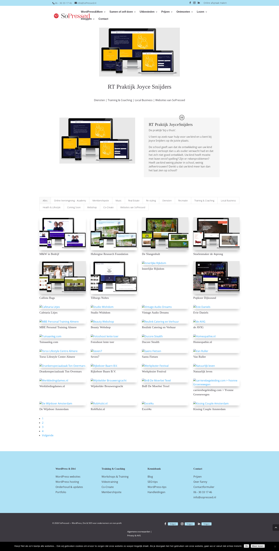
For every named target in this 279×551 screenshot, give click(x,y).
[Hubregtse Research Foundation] (114, 233)
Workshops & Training (115, 476)
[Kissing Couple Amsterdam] (216, 403)
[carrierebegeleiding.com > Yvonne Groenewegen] (216, 382)
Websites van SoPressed (170, 100)
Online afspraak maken (215, 3)
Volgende (47, 435)
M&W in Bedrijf (49, 254)
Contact (103, 19)
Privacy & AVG (134, 535)
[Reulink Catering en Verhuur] (165, 322)
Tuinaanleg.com (48, 342)
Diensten (99, 100)
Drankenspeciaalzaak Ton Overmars (60, 371)
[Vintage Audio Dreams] (165, 307)
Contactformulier (203, 487)
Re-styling (151, 200)
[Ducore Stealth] (165, 336)
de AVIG (198, 327)
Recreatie (183, 200)
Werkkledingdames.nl (52, 386)
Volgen (173, 524)
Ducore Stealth (150, 342)
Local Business (144, 100)
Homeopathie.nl (202, 342)
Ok (246, 546)
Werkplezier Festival (154, 371)
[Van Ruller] (216, 351)
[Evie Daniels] (216, 307)
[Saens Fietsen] (165, 351)
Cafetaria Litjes (48, 312)
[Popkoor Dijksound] (216, 277)
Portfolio (61, 492)
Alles (45, 200)
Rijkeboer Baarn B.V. (103, 371)
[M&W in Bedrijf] (62, 233)
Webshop (92, 207)
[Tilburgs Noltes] (114, 277)
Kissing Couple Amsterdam (209, 409)
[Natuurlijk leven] (216, 366)
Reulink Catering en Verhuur (159, 327)
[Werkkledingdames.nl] (62, 380)
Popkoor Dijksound (204, 297)
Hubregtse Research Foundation (109, 254)
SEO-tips (153, 482)
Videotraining (110, 482)
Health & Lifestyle (52, 207)
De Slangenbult (151, 254)
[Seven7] (114, 351)
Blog (150, 476)
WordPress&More (92, 12)
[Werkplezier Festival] (165, 366)
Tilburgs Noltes (100, 297)
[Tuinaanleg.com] (62, 336)
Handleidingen (156, 492)
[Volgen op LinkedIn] (199, 523)
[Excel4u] (165, 403)
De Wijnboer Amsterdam (54, 409)
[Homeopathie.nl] (216, 336)
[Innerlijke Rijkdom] (165, 263)
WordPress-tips (157, 487)
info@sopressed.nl (204, 497)
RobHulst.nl (98, 409)
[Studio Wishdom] (114, 307)
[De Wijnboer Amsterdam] (62, 403)
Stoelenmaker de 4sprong (208, 254)
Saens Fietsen (150, 356)
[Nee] (275, 546)
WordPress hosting (67, 482)
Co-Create (108, 207)
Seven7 (95, 356)
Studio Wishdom (100, 312)
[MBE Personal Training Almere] (62, 322)
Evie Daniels (200, 312)
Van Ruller (199, 356)
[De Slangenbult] (165, 233)
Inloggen (86, 19)
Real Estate (134, 200)
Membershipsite (101, 200)
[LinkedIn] (198, 4)
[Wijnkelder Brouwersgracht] (114, 380)
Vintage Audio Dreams (155, 312)
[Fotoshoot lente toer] (114, 336)
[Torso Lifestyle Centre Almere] (62, 351)
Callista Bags (47, 297)
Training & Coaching (120, 100)
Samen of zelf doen (121, 12)
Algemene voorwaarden (138, 531)
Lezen (200, 12)
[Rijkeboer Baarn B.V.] (114, 366)
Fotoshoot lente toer (102, 342)
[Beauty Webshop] (114, 322)
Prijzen (165, 12)
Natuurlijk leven (202, 371)
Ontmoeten (183, 12)
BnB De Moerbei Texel (155, 386)
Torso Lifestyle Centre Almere (57, 356)
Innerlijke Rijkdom (153, 268)
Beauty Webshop (101, 327)
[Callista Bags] (62, 277)
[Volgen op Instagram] (182, 523)
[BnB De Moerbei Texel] (165, 380)
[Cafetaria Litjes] (62, 307)
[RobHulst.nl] (114, 403)
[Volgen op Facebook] (165, 523)
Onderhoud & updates (69, 487)
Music (119, 200)
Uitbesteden (147, 12)
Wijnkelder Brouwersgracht (107, 386)
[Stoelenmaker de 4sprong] (216, 233)
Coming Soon (74, 207)
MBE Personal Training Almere (58, 327)
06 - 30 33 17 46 (202, 492)
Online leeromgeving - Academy (70, 200)
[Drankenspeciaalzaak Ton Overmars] (62, 366)
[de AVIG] (216, 322)
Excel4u (146, 409)
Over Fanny (200, 482)
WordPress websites (68, 476)
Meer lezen (258, 546)
